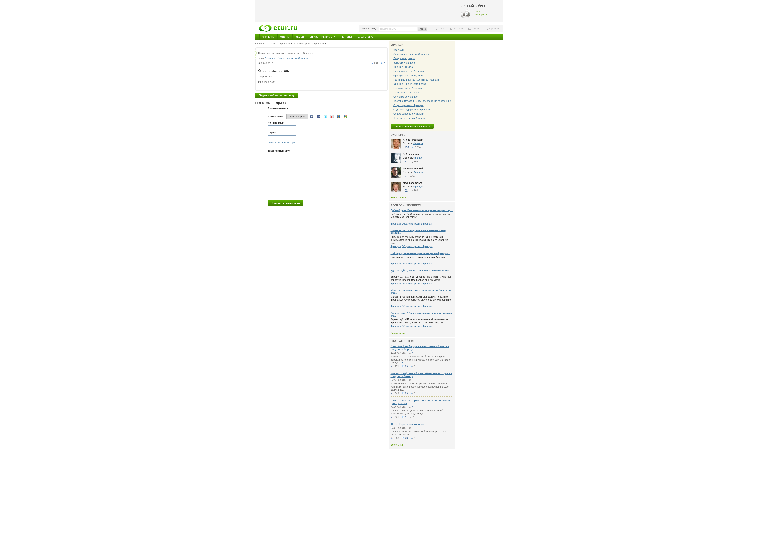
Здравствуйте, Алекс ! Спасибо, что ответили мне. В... (420, 271)
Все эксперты (398, 197)
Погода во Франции (404, 58)
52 (406, 190)
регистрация (481, 14)
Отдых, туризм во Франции (408, 105)
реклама (476, 28)
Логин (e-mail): (276, 122)
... (420, 217)
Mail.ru (338, 116)
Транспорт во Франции (406, 92)
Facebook (318, 116)
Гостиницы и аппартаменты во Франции (416, 79)
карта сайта (495, 28)
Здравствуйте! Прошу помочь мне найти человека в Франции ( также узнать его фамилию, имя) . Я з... (419, 321)
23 (406, 366)
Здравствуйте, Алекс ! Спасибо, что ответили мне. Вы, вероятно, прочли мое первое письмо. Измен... (421, 278)
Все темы (398, 50)
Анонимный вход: (278, 108)
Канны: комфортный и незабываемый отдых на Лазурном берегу (421, 375)
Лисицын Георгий (413, 168)
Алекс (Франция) (413, 139)
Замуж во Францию (404, 62)
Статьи (299, 37)
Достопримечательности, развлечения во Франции (422, 101)
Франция (285, 43)
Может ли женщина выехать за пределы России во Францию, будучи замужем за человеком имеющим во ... (421, 299)
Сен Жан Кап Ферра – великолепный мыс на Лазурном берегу (420, 348)
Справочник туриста (322, 37)
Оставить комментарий (285, 203)
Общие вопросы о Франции (308, 43)
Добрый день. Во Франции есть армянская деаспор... (422, 210)
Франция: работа (403, 67)
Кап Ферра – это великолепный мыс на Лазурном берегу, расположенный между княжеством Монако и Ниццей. (420, 359)
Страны (284, 37)
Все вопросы (398, 333)
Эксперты (268, 37)
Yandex (332, 116)
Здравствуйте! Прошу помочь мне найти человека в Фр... (421, 314)
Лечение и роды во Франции (409, 118)
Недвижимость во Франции (408, 71)
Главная (260, 43)
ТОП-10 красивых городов (407, 424)
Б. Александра (411, 154)
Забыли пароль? (290, 142)
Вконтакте (312, 116)
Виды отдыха (366, 37)
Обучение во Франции (405, 97)
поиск (423, 29)
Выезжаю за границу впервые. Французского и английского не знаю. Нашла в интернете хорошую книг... (419, 240)
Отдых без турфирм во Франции (411, 109)
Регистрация (274, 142)
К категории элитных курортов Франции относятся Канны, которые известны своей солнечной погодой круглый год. (420, 386)
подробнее (402, 363)
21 (406, 161)
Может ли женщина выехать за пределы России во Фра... (421, 291)
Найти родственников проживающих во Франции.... (420, 253)
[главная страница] (278, 28)
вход (477, 11)
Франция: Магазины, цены (408, 75)
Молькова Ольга (412, 183)
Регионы (346, 37)
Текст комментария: (279, 150)
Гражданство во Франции (407, 88)
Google (345, 116)
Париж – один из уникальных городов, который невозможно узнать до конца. (417, 412)
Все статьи (397, 444)
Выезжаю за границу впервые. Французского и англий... (418, 231)
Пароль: (273, 132)
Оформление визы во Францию (411, 54)
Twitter (325, 116)
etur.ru (442, 28)
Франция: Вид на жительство (409, 84)
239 (407, 147)
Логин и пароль (297, 116)
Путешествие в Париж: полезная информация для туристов (421, 401)
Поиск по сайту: (369, 28)
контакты (458, 28)
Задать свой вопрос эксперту (277, 95)
